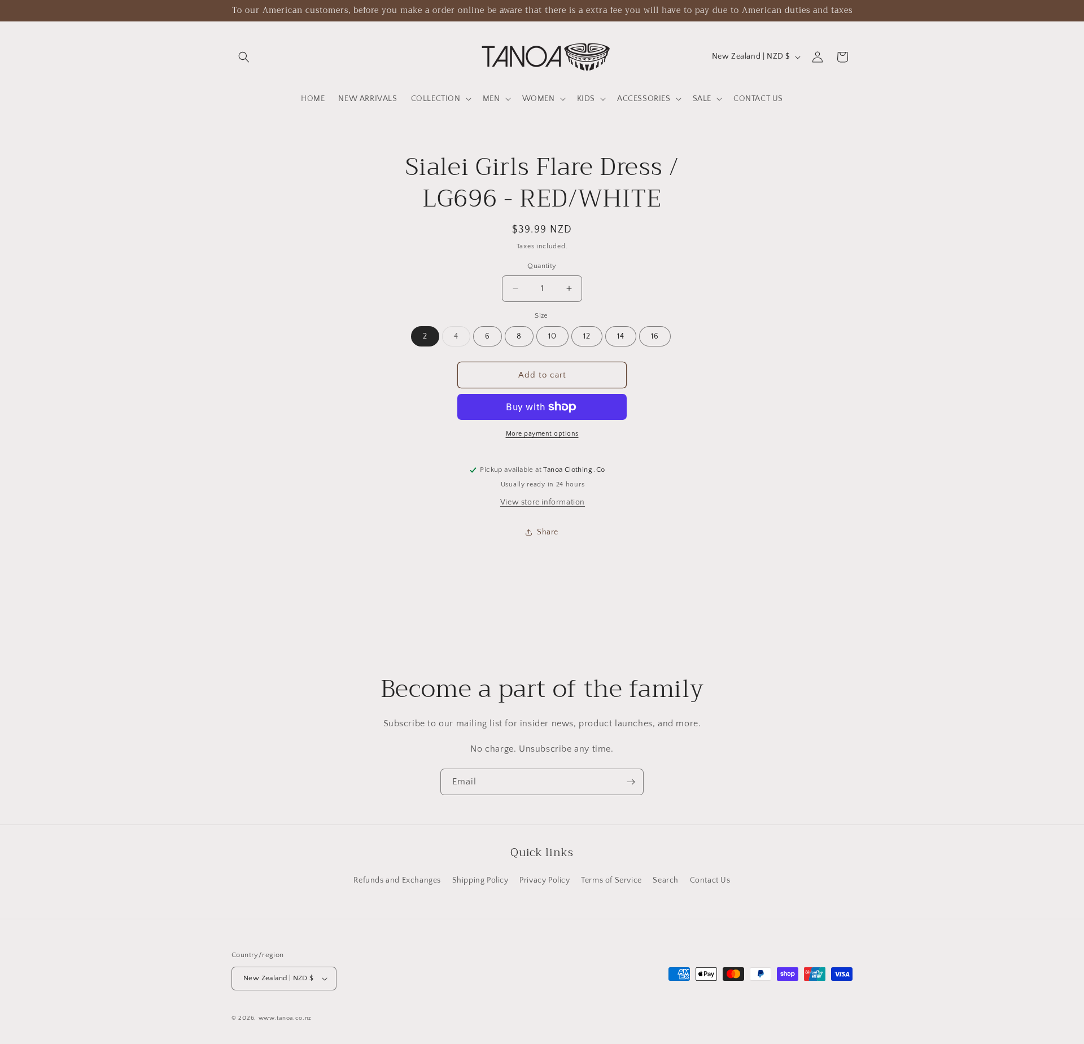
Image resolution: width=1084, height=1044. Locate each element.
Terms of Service (611, 880)
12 (587, 336)
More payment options (542, 433)
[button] (243, 57)
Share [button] (547, 532)
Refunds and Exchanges (397, 880)
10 (552, 336)
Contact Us (710, 880)
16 (655, 336)
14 (620, 336)
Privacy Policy (544, 880)
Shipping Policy (480, 880)
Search (666, 880)
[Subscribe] (630, 782)
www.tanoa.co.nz (285, 1018)
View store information (542, 502)
